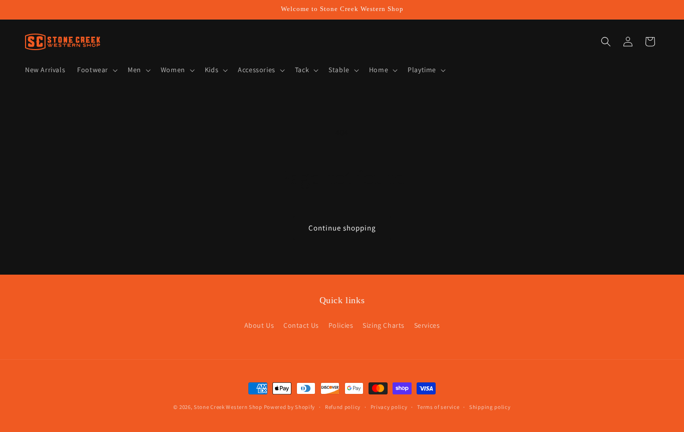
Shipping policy (490, 406)
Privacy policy (389, 406)
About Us (259, 325)
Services (427, 325)
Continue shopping (342, 228)
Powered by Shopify (289, 406)
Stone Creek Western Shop (228, 406)
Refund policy (343, 406)
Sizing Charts (384, 325)
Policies (341, 325)
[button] (96, 69)
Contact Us (301, 325)
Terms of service (438, 406)
